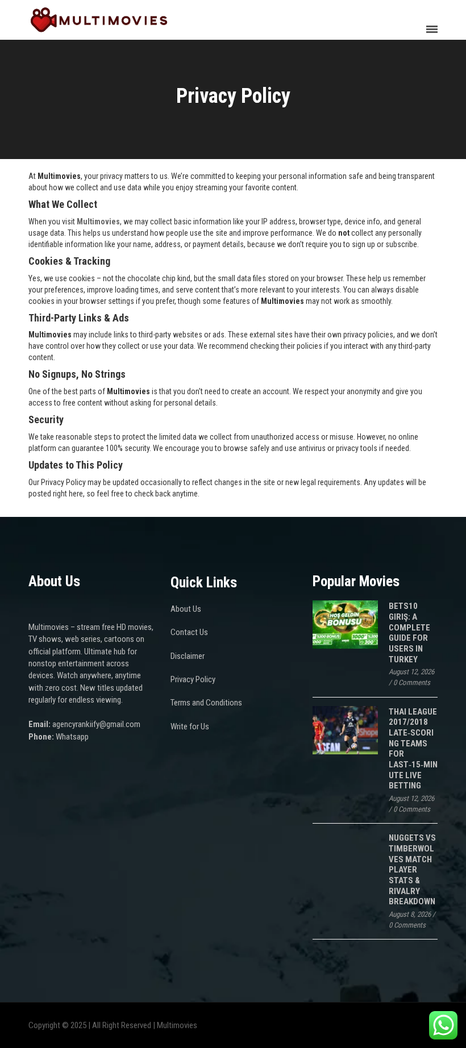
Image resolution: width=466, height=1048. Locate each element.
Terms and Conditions (206, 703)
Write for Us (189, 726)
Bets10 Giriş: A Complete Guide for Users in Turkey (409, 632)
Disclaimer (187, 656)
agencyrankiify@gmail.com (96, 724)
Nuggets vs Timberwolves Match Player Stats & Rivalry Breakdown (412, 870)
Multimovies (98, 221)
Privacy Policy (192, 679)
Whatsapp (72, 737)
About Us (185, 609)
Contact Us (189, 632)
